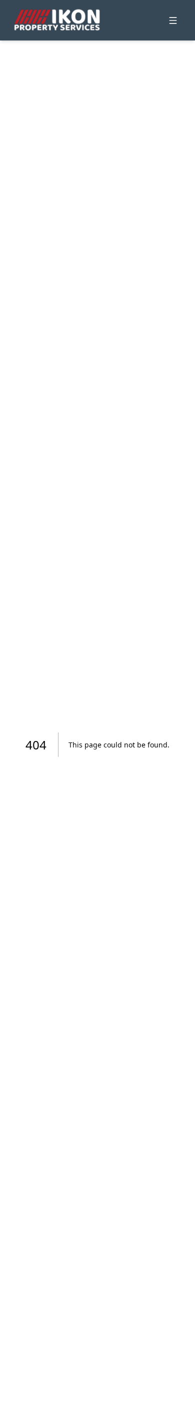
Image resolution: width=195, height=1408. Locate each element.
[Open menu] (173, 20)
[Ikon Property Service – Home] (57, 20)
